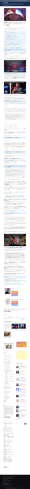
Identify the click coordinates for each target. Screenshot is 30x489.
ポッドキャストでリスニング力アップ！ (22, 369)
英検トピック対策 (7, 456)
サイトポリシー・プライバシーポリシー (7, 485)
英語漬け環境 (9, 461)
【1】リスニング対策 (20, 397)
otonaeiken (11, 26)
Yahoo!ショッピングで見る (14, 295)
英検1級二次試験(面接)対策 (7, 370)
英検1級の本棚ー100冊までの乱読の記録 (8, 478)
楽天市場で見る (14, 293)
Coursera (5, 390)
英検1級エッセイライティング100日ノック (9, 455)
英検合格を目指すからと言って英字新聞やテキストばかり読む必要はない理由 (15, 280)
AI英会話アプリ (19, 392)
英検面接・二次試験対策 (7, 459)
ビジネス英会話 (6, 369)
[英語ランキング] (9, 311)
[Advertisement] (21, 354)
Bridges (12, 288)
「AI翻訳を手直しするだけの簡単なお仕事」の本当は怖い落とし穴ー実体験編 (23, 385)
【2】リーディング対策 (6, 358)
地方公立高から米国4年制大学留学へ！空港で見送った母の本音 (23, 410)
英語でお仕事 (6, 396)
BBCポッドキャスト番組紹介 (7, 480)
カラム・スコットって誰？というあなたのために (10, 32)
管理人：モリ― (5, 405)
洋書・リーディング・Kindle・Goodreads (8, 441)
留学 (4, 394)
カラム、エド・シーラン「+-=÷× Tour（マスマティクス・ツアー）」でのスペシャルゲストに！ (15, 33)
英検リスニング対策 (5, 479)
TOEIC (4, 385)
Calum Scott (10, 174)
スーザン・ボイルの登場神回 (22, 75)
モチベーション (11, 315)
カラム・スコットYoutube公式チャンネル (10, 58)
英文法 (4, 453)
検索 (16, 422)
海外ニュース (6, 444)
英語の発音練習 (6, 383)
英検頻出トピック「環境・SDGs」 (9, 376)
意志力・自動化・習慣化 (8, 437)
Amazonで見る (14, 291)
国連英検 (5, 400)
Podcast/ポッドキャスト (8, 424)
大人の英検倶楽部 (5, 2)
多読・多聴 (6, 435)
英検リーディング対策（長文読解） (7, 477)
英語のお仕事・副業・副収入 (8, 460)
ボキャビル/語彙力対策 (6, 386)
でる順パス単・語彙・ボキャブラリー (8, 428)
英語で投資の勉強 (6, 397)
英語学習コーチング (5, 461)
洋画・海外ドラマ (6, 393)
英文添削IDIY (7, 453)
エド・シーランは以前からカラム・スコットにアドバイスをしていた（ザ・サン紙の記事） (15, 40)
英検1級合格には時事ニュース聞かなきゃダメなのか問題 (12, 281)
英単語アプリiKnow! (8, 452)
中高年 (12, 433)
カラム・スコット (7, 315)
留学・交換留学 (6, 445)
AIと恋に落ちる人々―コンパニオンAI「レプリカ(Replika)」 (23, 372)
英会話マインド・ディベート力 (8, 447)
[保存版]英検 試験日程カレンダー (7, 484)
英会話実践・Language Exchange (7, 450)
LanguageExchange (6, 366)
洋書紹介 (5, 359)
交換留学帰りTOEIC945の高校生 (16, 102)
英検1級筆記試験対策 (7, 362)
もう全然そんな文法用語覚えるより (21, 184)
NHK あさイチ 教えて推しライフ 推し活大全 (17, 299)
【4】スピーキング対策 (6, 363)
